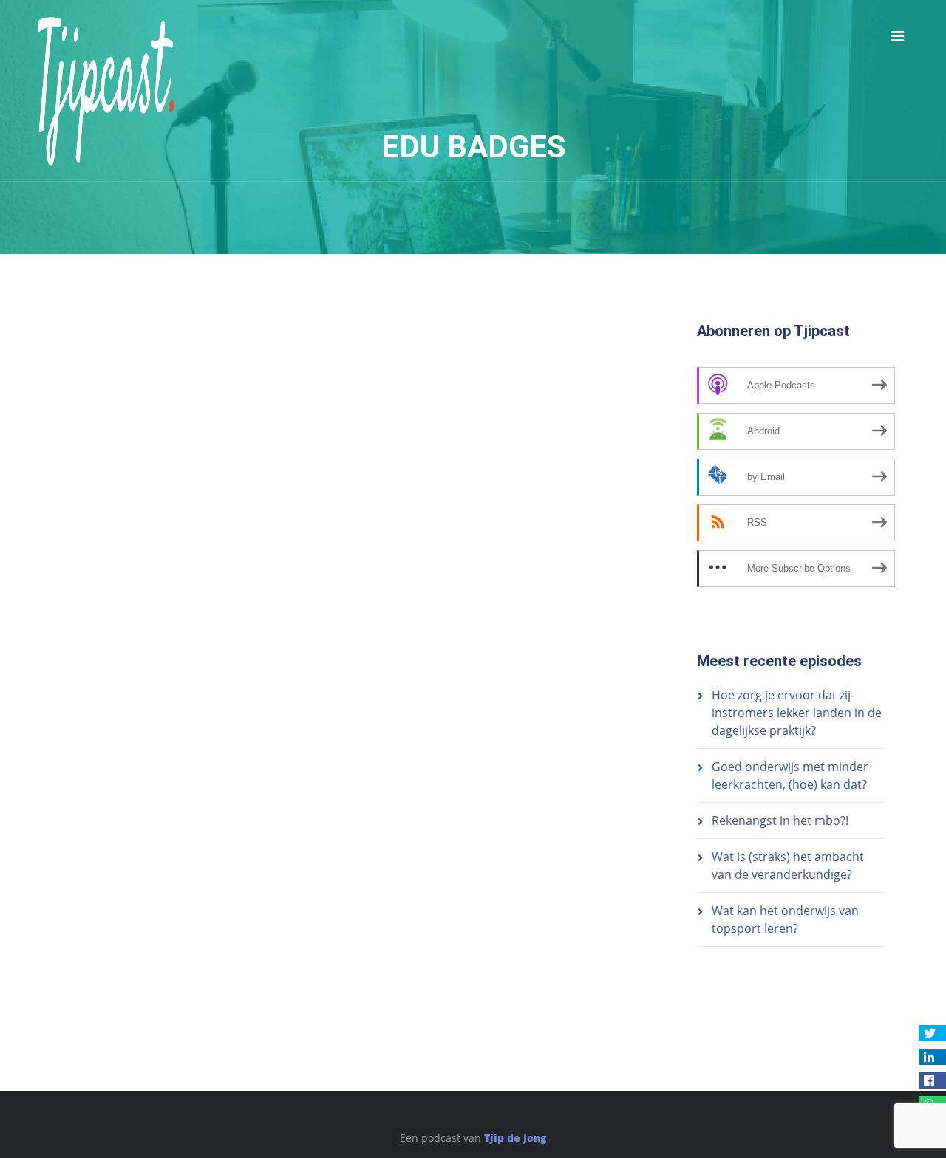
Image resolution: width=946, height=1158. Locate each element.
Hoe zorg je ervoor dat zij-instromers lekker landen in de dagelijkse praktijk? (797, 713)
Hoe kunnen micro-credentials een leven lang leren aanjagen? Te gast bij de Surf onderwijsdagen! (311, 405)
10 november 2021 (98, 421)
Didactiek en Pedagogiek (224, 360)
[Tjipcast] (106, 90)
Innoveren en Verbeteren (352, 360)
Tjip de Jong (515, 1138)
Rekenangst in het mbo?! (780, 820)
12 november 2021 (98, 360)
